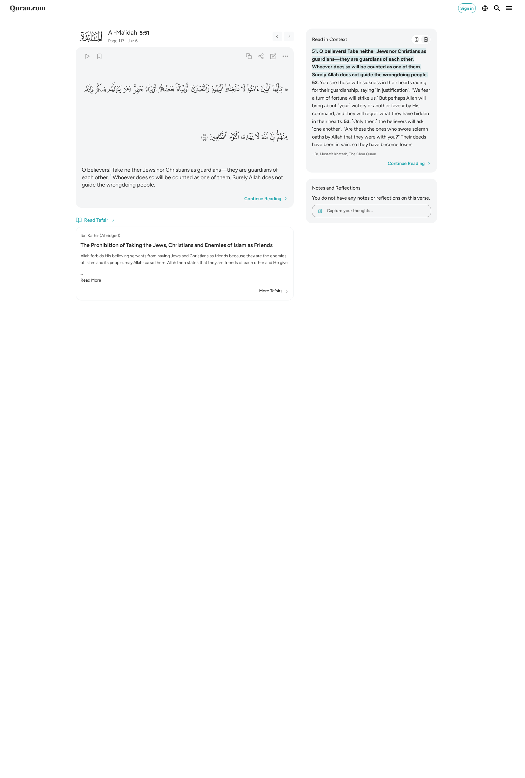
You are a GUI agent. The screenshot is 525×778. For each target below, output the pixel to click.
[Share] (261, 56)
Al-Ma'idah (122, 32)
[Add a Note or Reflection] (273, 56)
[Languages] (485, 8)
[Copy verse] (248, 56)
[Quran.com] (28, 8)
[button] (280, 89)
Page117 (116, 40)
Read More (91, 280)
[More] (285, 56)
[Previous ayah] (277, 36)
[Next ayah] (289, 36)
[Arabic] (416, 39)
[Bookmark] (99, 56)
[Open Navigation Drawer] (509, 8)
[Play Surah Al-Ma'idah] (87, 56)
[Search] (497, 8)
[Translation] (425, 39)
